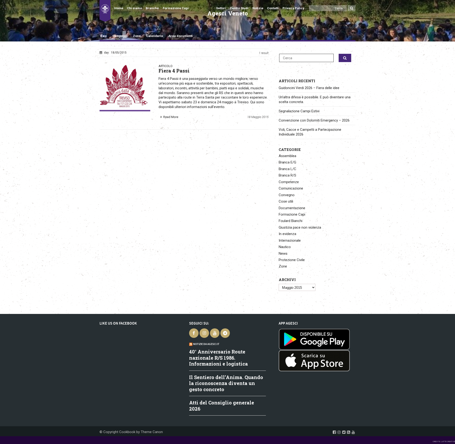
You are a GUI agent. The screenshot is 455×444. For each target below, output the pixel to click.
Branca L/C (287, 169)
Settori (221, 8)
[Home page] (105, 11)
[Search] (351, 8)
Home (118, 8)
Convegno (287, 195)
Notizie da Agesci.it (206, 344)
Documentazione (292, 208)
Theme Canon (152, 432)
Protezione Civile (292, 260)
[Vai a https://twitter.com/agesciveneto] (344, 432)
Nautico (285, 247)
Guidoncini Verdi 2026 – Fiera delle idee (309, 88)
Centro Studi (239, 8)
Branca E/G (287, 162)
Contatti (273, 8)
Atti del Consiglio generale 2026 (221, 405)
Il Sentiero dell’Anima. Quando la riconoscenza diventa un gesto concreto (226, 383)
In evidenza (287, 234)
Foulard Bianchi (290, 221)
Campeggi (120, 36)
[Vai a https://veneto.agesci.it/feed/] (348, 432)
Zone (137, 36)
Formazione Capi (176, 8)
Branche (152, 8)
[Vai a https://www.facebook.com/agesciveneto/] (334, 432)
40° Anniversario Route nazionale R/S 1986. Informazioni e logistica (218, 358)
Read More (170, 117)
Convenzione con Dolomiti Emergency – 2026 (314, 120)
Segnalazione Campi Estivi (299, 111)
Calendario (154, 36)
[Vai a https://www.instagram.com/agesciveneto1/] (339, 432)
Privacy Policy (293, 8)
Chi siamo (134, 8)
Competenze (289, 182)
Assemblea (287, 156)
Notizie (257, 8)
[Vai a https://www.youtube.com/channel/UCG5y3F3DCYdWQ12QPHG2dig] (353, 432)
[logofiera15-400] (125, 87)
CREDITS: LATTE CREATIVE (444, 441)
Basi (103, 36)
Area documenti (180, 36)
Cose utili (286, 201)
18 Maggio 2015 (257, 117)
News (283, 253)
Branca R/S (287, 175)
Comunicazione (291, 188)
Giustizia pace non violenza (300, 227)
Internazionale (290, 240)
